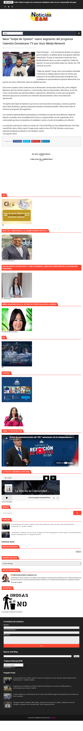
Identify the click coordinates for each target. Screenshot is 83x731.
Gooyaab (52, 718)
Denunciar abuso (8, 542)
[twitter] (8, 7)
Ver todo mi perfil (16, 582)
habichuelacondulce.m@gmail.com (25, 575)
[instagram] (12, 7)
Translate (18, 667)
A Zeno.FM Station (7, 501)
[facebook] (5, 7)
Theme (37, 718)
